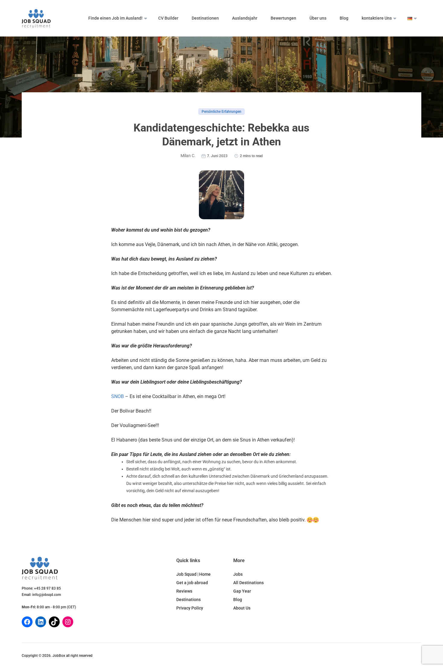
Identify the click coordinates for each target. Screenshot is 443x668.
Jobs (238, 574)
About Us (241, 608)
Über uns (317, 18)
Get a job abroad (192, 582)
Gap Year (242, 591)
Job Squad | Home (193, 574)
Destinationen (205, 18)
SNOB (117, 396)
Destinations (188, 599)
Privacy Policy (189, 608)
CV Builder (168, 18)
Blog (344, 18)
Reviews (184, 591)
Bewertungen (283, 18)
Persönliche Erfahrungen (221, 111)
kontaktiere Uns (377, 18)
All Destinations (248, 582)
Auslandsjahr (244, 18)
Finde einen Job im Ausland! (115, 18)
